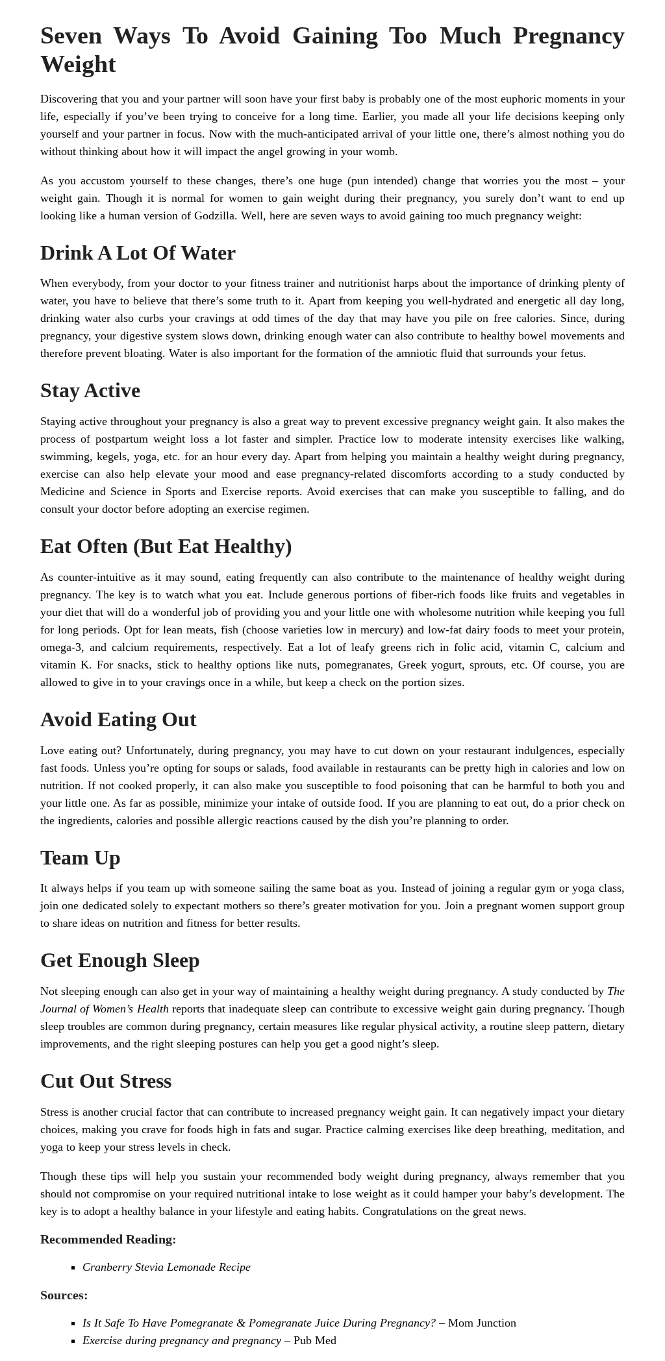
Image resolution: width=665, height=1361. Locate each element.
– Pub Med (209, 1340)
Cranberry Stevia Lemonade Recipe (166, 1266)
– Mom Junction (299, 1322)
